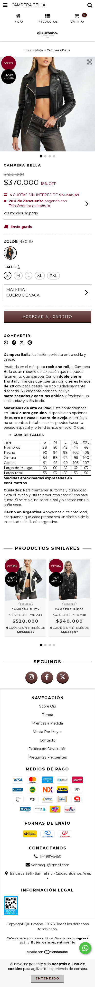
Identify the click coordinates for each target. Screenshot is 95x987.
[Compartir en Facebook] (14, 342)
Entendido (47, 978)
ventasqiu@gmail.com (50, 865)
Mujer (39, 50)
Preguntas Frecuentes (47, 757)
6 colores (25, 604)
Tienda (47, 715)
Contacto (48, 740)
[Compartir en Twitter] (21, 342)
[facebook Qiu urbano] (47, 678)
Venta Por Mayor (47, 732)
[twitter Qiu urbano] (63, 678)
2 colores (69, 604)
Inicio (28, 50)
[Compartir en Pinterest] (30, 342)
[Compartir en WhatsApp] (6, 342)
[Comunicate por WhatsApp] (85, 948)
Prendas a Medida (47, 723)
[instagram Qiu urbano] (31, 678)
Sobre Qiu (47, 706)
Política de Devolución (47, 749)
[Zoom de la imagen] (90, 62)
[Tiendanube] (47, 953)
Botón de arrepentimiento (53, 942)
